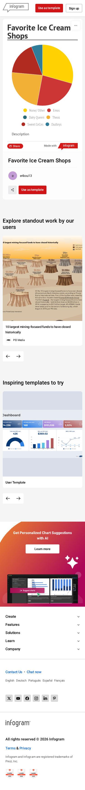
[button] (35, 110)
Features (12, 624)
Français (59, 680)
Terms (10, 748)
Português (34, 680)
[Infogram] (16, 8)
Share (16, 146)
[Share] (12, 190)
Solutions (12, 633)
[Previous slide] (8, 356)
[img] (58, 64)
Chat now (34, 672)
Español (47, 680)
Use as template (49, 8)
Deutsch (21, 680)
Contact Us (13, 672)
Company (12, 649)
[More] (75, 25)
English (9, 680)
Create (10, 616)
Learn (10, 641)
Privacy (25, 748)
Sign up (74, 8)
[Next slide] (18, 356)
